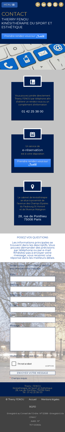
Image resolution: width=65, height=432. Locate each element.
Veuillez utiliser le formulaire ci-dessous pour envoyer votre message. (30, 267)
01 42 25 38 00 (32, 111)
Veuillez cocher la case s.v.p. (24, 356)
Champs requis (18, 378)
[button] (10, 5)
